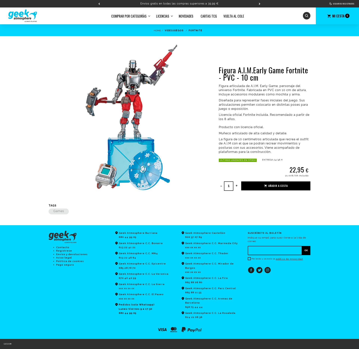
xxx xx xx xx (126, 298)
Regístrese (64, 250)
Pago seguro (65, 264)
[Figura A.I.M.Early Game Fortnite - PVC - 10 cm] (128, 118)
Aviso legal (64, 257)
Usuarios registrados (343, 3)
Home (157, 30)
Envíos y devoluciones (72, 254)
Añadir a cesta (278, 186)
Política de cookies (70, 261)
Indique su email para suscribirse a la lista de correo (277, 239)
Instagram (267, 270)
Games (58, 211)
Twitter (259, 270)
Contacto (62, 247)
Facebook (251, 270)
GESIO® (8, 344)
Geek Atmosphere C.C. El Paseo (141, 294)
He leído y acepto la (263, 258)
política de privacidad (289, 259)
